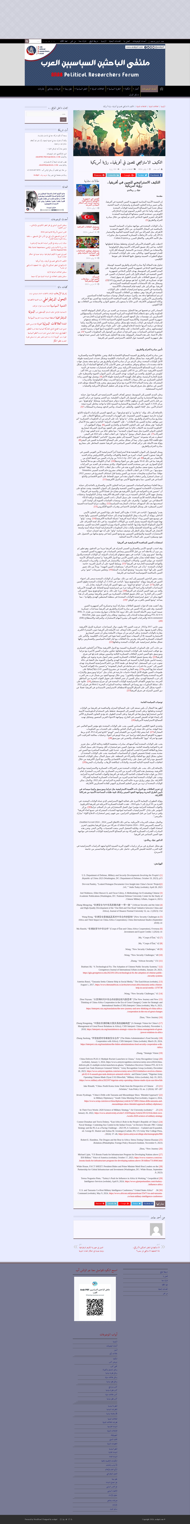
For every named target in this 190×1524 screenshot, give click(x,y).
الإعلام (51, 293)
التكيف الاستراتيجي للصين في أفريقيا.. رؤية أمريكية (51, 261)
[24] (89, 681)
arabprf (54, 1519)
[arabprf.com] (95, 64)
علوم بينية (68, 89)
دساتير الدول (134, 95)
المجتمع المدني (54, 329)
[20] (160, 621)
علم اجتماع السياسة (111, 1482)
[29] (84, 762)
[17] (152, 584)
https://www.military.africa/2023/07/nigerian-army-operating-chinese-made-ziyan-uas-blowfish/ (120, 1080)
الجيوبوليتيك (114, 1435)
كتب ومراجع (113, 1387)
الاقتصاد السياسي (112, 1491)
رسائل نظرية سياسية (111, 1373)
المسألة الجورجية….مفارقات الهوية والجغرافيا (90, 279)
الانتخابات (45, 293)
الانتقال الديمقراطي (37, 293)
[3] (82, 332)
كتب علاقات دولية (111, 1394)
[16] (111, 569)
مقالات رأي (113, 1353)
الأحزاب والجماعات (111, 1465)
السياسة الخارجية (40, 318)
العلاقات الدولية (98, 89)
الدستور (42, 312)
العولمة (39, 324)
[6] (103, 425)
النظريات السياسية (112, 1409)
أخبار (137, 89)
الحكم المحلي (57, 312)
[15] (124, 563)
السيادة (47, 318)
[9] (142, 458)
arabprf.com (159, 1519)
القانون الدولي (113, 1439)
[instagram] (43, 42)
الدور (37, 312)
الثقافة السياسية (46, 306)
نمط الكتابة (63, 41)
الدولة (32, 312)
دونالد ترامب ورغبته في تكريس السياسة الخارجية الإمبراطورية (48, 243)
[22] (154, 657)
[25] (129, 690)
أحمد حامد (156, 169)
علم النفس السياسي (111, 1486)
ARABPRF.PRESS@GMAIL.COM (48, 157)
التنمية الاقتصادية (33, 300)
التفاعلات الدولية (141, 106)
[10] (113, 461)
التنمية (40, 300)
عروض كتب (113, 1362)
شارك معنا (82, 41)
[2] (107, 280)
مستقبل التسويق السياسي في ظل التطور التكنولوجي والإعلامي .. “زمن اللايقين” (48, 226)
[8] (80, 440)
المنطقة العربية (35, 329)
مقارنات (41, 89)
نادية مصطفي (33, 337)
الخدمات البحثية (115, 41)
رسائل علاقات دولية (111, 1377)
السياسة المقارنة (113, 1452)
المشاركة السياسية (44, 329)
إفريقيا (64, 293)
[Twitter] (49, 42)
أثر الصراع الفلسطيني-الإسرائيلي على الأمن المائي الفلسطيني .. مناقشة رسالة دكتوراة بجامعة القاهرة (46, 237)
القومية (60, 329)
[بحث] (27, 41)
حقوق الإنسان (113, 1495)
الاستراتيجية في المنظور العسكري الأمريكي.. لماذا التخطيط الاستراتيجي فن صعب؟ (146, 1248)
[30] (89, 807)
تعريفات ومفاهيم (53, 89)
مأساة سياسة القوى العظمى (47, 337)
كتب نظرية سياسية (111, 1390)
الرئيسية (103, 41)
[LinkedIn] (46, 42)
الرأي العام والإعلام (111, 1469)
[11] (105, 479)
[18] (124, 591)
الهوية (64, 337)
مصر (38, 337)
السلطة (52, 318)
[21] (111, 642)
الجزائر (40, 306)
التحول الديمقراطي (54, 299)
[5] (82, 407)
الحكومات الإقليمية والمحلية (109, 1460)
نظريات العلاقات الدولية (110, 1422)
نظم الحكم (57, 341)
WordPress (37, 1519)
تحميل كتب (113, 1366)
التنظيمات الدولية (112, 1443)
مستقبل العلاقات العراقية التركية (88, 228)
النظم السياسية (81, 89)
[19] (125, 600)
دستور (61, 337)
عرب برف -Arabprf (40, 175)
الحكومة (52, 312)
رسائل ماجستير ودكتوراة (110, 1369)
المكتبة (127, 89)
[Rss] (54, 42)
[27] (152, 732)
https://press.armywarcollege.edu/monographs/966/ (133, 1134)
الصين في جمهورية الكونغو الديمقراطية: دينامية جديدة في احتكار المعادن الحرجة (88, 201)
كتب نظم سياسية (112, 1398)
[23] (141, 669)
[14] (94, 518)
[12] (108, 503)
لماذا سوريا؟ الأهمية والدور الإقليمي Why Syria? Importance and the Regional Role (47, 249)
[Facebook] (52, 42)
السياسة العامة (113, 1456)
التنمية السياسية (58, 306)
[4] (101, 376)
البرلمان (30, 293)
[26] (133, 720)
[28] (110, 738)
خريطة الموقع (93, 41)
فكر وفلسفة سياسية (111, 1413)
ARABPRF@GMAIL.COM (48, 165)
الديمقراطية (60, 318)
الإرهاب (57, 293)
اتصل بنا (127, 41)
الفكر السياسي (33, 324)
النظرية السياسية (115, 89)
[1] (147, 220)
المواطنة (57, 333)
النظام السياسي (51, 333)
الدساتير (48, 312)
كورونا (57, 337)
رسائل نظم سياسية (112, 1381)
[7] (153, 434)
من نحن (73, 41)
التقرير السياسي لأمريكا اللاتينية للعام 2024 (53, 232)
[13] (96, 506)
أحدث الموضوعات (139, 41)
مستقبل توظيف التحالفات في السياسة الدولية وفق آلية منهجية (87, 252)
